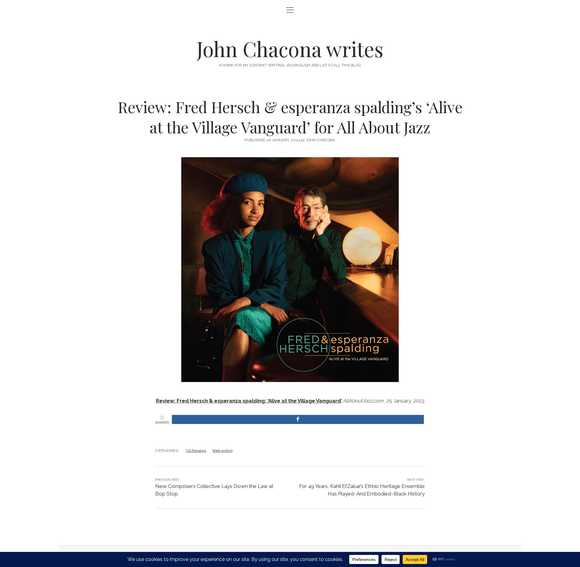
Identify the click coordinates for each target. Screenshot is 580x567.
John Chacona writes (290, 48)
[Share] (298, 419)
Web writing (222, 450)
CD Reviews (196, 450)
